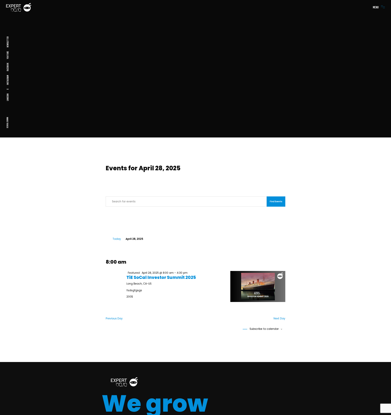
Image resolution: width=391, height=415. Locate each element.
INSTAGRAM (7, 80)
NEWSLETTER (7, 42)
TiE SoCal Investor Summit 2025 (161, 277)
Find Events (276, 201)
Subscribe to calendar (264, 329)
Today (117, 239)
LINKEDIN (7, 97)
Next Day (279, 318)
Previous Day (114, 318)
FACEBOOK (7, 67)
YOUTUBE (7, 55)
